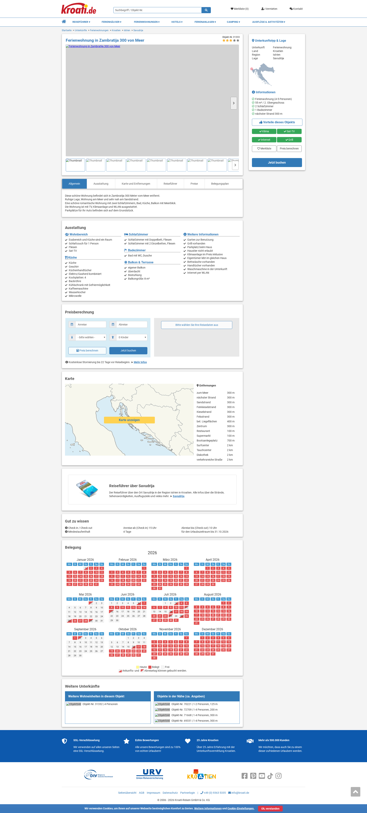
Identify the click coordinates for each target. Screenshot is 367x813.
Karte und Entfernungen (136, 183)
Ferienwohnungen (99, 30)
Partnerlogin (187, 792)
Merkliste (264, 147)
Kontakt (298, 8)
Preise (194, 183)
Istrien (127, 30)
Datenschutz (170, 792)
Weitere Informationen (208, 808)
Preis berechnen (88, 350)
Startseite (66, 30)
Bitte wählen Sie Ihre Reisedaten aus (196, 324)
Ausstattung (100, 183)
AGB (141, 792)
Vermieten (271, 8)
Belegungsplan (220, 183)
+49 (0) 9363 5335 (214, 792)
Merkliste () (241, 8)
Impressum (153, 792)
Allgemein (74, 183)
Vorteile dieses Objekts (278, 122)
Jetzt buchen (128, 350)
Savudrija (138, 30)
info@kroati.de (240, 792)
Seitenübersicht (127, 792)
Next (234, 103)
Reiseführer (170, 183)
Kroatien (116, 30)
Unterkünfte (81, 30)
